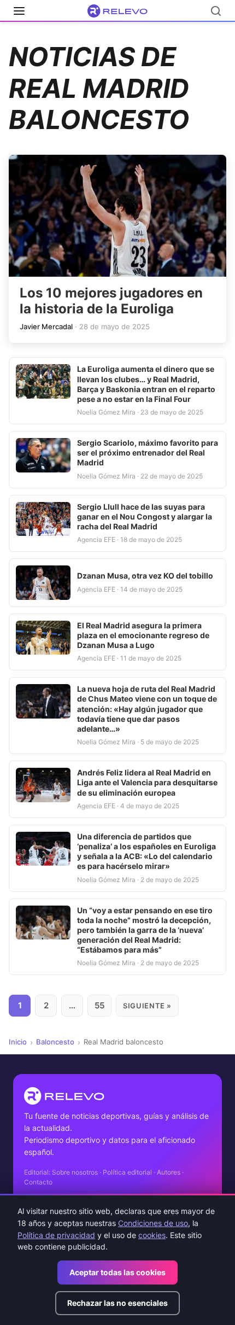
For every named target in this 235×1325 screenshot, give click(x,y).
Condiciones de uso (153, 1223)
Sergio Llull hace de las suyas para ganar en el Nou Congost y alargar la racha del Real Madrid (144, 516)
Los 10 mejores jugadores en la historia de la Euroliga (111, 301)
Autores (168, 1172)
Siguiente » (147, 1005)
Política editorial (127, 1172)
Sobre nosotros (75, 1172)
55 (99, 1005)
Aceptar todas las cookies (117, 1272)
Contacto (38, 1182)
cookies (152, 1235)
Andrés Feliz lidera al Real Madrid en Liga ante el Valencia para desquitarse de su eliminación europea (147, 782)
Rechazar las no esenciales (117, 1303)
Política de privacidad (56, 1235)
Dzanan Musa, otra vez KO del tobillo (145, 575)
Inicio (18, 1041)
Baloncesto (55, 1041)
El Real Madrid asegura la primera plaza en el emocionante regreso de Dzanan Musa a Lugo (143, 635)
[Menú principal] (19, 11)
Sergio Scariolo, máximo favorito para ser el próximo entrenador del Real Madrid (147, 452)
